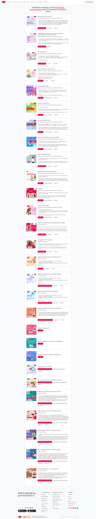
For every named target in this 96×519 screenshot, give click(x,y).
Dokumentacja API (55, 508)
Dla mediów (70, 498)
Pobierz (49, 63)
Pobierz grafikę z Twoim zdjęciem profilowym (44, 285)
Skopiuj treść (56, 28)
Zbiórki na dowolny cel (56, 498)
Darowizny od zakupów (56, 496)
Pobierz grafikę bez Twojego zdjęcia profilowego (60, 382)
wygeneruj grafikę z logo (41, 28)
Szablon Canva (50, 28)
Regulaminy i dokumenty (72, 501)
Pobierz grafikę (40, 268)
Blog (53, 506)
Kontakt (69, 500)
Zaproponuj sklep (44, 508)
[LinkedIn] (75, 508)
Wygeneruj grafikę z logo (48, 97)
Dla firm (69, 496)
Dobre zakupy (44, 506)
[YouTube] (72, 508)
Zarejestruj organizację (56, 494)
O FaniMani (70, 494)
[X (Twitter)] (74, 508)
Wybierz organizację (45, 496)
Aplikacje (43, 504)
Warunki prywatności (68, 516)
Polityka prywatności (71, 503)
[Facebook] (68, 508)
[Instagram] (70, 508)
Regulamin (62, 516)
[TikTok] (77, 508)
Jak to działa (44, 494)
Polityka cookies (70, 505)
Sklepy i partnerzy (44, 498)
